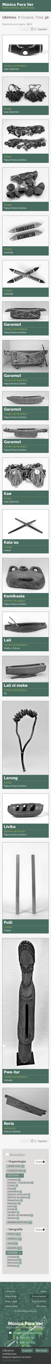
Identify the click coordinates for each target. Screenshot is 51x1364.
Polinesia (13, 1265)
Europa (14, 1248)
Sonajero (13, 1212)
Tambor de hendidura (20, 1215)
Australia (13, 1257)
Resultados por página (14, 24)
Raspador (13, 1203)
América (14, 1238)
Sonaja (12, 1209)
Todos (39, 1161)
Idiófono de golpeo (18, 1197)
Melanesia (14, 1260)
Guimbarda (14, 1191)
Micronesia (14, 1262)
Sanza (11, 1206)
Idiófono (15, 1175)
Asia (12, 1243)
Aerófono (15, 1166)
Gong (11, 1188)
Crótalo (12, 1185)
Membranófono (19, 1222)
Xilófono (13, 1218)
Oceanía (14, 1252)
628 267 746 (27, 1337)
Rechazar (41, 1350)
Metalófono (14, 1200)
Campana (13, 1179)
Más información (11, 1360)
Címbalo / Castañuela (20, 1182)
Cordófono (16, 1170)
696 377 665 (27, 1342)
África (13, 1234)
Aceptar (27, 1350)
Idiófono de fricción (18, 1194)
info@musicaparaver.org (27, 1332)
